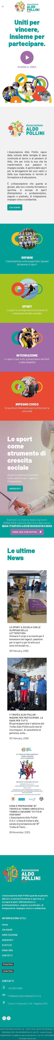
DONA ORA (7, 950)
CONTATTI (7, 955)
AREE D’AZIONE (10, 934)
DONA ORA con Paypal (24, 532)
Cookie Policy (8, 971)
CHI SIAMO (14, 207)
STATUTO (7, 945)
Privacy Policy (8, 964)
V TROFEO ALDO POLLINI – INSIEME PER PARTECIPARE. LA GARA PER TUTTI (26, 717)
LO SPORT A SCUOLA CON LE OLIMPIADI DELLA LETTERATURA (25, 630)
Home (5, 924)
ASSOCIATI (15, 488)
